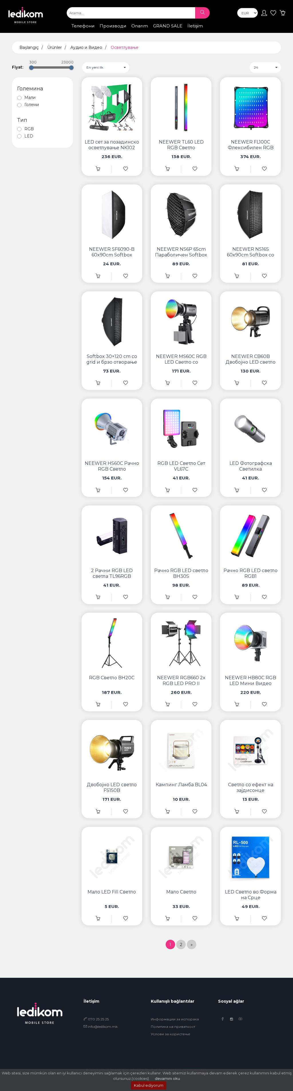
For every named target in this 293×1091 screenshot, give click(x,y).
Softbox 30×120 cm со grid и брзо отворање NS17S (111, 362)
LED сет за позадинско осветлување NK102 (112, 144)
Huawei (164, 31)
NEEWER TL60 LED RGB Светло (181, 144)
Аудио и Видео (86, 47)
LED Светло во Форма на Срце (250, 894)
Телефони (83, 26)
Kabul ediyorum (148, 1085)
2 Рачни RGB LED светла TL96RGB (112, 573)
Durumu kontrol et (198, 32)
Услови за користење (170, 1034)
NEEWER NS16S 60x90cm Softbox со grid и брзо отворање (250, 254)
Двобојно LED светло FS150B (112, 787)
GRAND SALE (167, 26)
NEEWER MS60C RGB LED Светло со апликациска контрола (181, 365)
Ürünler (54, 47)
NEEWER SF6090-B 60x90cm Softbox (111, 252)
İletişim (195, 26)
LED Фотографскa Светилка (250, 466)
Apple (79, 31)
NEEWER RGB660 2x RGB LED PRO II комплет (181, 683)
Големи (31, 104)
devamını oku (167, 1078)
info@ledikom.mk (103, 1026)
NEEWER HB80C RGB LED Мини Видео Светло (250, 683)
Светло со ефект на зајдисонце (250, 787)
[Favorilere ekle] (125, 169)
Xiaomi (124, 31)
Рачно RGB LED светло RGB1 (250, 573)
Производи (113, 26)
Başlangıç (29, 47)
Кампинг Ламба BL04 (181, 784)
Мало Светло (181, 892)
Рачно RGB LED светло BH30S (181, 573)
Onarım (139, 26)
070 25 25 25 (98, 1019)
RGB (29, 129)
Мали (29, 97)
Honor (143, 31)
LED (28, 136)
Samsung (101, 31)
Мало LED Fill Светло (112, 892)
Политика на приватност (173, 1026)
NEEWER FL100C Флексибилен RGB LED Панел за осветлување (251, 150)
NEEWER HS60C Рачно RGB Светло (112, 466)
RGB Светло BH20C (111, 677)
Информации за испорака (175, 1019)
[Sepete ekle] (98, 169)
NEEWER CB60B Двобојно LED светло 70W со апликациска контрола (250, 365)
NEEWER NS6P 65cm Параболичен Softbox (181, 252)
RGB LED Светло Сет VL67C (181, 466)
